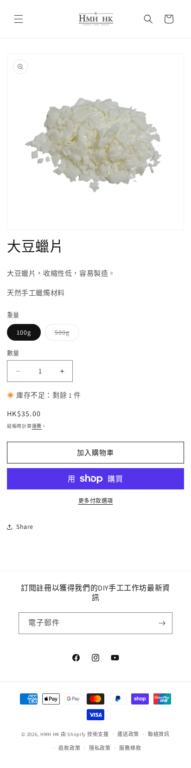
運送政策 (128, 734)
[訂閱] (162, 623)
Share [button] (24, 526)
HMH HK (49, 733)
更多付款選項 (95, 500)
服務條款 (130, 748)
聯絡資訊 (159, 734)
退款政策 (69, 748)
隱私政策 (100, 748)
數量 (13, 353)
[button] (18, 19)
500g (65, 334)
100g (24, 332)
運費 (37, 426)
